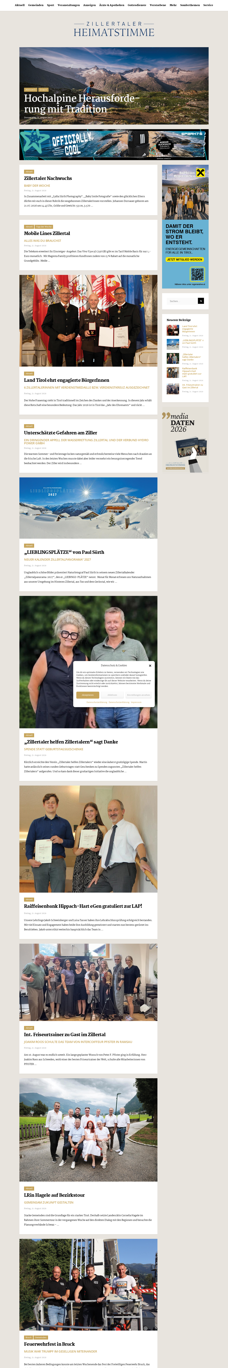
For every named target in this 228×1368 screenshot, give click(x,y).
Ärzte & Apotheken (111, 5)
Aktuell (20, 5)
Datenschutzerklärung (97, 702)
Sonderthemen (190, 5)
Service (208, 5)
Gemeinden (35, 5)
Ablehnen (112, 695)
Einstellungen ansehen (138, 695)
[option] (114, 86)
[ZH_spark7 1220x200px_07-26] (114, 144)
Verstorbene (158, 5)
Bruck (28, 1337)
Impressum (136, 702)
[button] (150, 665)
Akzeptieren (88, 695)
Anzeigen (89, 5)
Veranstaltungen (69, 5)
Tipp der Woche (43, 226)
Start (43, 100)
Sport (50, 5)
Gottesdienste (137, 5)
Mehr (173, 5)
